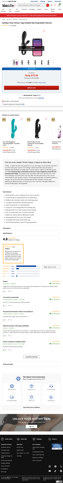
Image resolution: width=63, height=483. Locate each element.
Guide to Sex (20, 450)
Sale (59, 9)
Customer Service (6, 447)
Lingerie (39, 9)
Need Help (24, 439)
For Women (3, 10)
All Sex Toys (20, 447)
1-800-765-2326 (12, 1)
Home (3, 19)
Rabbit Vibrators (23, 19)
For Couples (17, 10)
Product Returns (5, 453)
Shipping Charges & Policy (6, 456)
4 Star (12, 268)
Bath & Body (53, 10)
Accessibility (4, 469)
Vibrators (24, 9)
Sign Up (31, 426)
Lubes (46, 9)
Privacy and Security (6, 460)
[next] (53, 62)
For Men (10, 10)
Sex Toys (9, 19)
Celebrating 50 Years (38, 452)
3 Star (12, 271)
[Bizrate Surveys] (60, 449)
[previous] (10, 62)
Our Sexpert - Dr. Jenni (23, 453)
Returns (50, 1)
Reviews (14, 25)
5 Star (12, 266)
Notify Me (41, 98)
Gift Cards (3, 471)
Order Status (34, 1)
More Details (42, 82)
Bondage (32, 9)
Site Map (19, 456)
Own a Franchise (37, 460)
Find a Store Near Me (38, 454)
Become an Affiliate (37, 457)
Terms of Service (5, 466)
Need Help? (58, 1)
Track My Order (5, 450)
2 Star (12, 273)
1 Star (12, 276)
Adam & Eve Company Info (38, 448)
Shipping (42, 1)
